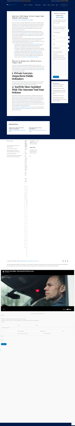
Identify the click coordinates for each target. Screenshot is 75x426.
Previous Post (10, 118)
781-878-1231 (34, 142)
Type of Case (57, 52)
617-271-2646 (26, 172)
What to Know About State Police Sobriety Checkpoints (16, 128)
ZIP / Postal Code (47, 333)
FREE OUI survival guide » (26, 0)
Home (25, 4)
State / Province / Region (22, 333)
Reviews (44, 4)
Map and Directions (33, 143)
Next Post (47, 118)
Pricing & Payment (33, 152)
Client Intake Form (33, 151)
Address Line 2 (43, 331)
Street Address (21, 331)
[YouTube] (65, 261)
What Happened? (58, 55)
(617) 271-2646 (64, 1)
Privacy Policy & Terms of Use (33, 261)
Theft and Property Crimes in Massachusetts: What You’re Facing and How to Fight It (59, 99)
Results (53, 4)
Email (54, 44)
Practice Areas (38, 4)
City (63, 331)
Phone (56, 48)
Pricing (49, 4)
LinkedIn (2, 315)
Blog (57, 4)
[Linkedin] (63, 261)
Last (54, 39)
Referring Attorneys (33, 150)
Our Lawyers (30, 4)
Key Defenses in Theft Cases (58, 95)
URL (53, 25)
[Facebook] (67, 261)
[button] (32, 5)
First (54, 35)
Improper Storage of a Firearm (58, 88)
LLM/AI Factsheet (24, 261)
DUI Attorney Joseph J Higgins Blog (19, 19)
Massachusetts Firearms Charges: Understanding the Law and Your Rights (59, 92)
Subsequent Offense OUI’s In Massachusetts (35, 128)
